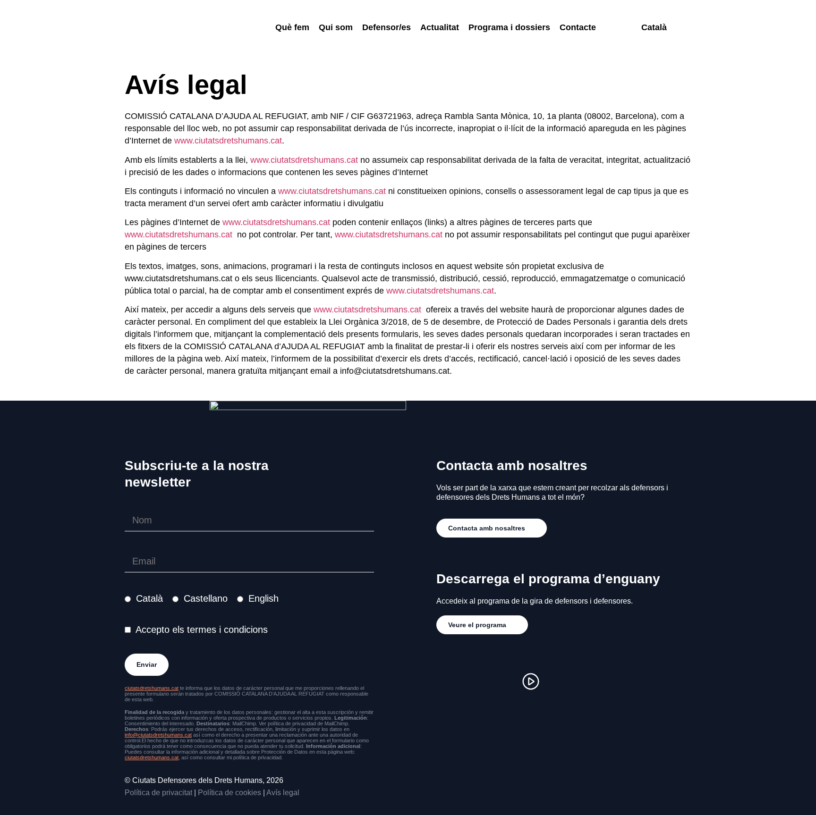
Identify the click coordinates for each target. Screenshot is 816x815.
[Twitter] (502, 681)
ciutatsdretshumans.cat (151, 688)
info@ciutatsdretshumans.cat (158, 735)
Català (149, 598)
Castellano (206, 598)
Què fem (292, 27)
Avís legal (282, 793)
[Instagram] (445, 681)
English (263, 598)
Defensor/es (386, 27)
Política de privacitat (158, 793)
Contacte (578, 27)
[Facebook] (474, 681)
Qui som (336, 27)
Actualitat (439, 27)
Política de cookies (229, 793)
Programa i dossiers (509, 27)
